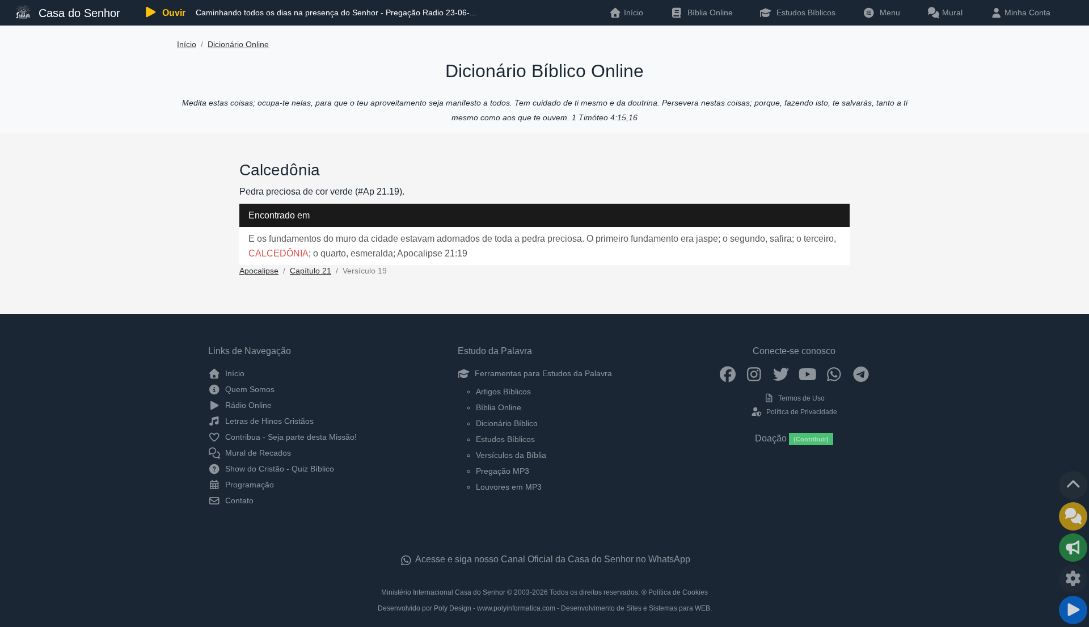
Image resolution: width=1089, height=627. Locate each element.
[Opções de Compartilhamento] (1073, 547)
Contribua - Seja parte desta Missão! (290, 436)
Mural (951, 12)
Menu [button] (887, 12)
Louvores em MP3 (509, 486)
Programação (248, 484)
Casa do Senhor (77, 13)
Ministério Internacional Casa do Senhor (443, 592)
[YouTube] (807, 373)
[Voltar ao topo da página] (1073, 485)
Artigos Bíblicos (503, 391)
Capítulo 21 (310, 271)
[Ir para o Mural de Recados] (1073, 516)
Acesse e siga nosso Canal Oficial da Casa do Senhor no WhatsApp (551, 559)
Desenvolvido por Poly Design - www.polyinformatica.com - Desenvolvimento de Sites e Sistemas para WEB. (545, 608)
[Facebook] (727, 373)
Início (186, 44)
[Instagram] (754, 373)
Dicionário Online (238, 44)
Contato (238, 500)
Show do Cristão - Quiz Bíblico (278, 468)
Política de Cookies (678, 592)
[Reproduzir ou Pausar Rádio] (1073, 610)
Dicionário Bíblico (507, 423)
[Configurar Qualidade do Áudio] (1073, 579)
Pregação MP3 (502, 470)
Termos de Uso (800, 398)
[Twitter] (781, 373)
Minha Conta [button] (1026, 12)
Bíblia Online (709, 12)
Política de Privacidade (801, 412)
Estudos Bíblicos (804, 12)
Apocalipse (258, 271)
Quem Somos (249, 389)
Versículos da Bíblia (511, 455)
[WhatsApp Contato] (834, 373)
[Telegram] (861, 373)
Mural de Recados (257, 452)
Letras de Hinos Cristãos (268, 421)
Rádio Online (247, 405)
